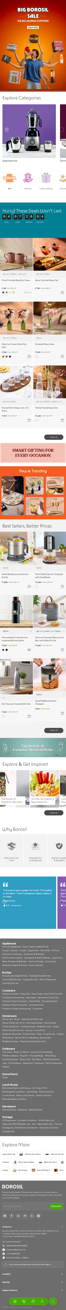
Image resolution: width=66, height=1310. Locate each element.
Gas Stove (57, 958)
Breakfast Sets (44, 1027)
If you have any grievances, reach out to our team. (29, 1264)
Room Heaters (36, 965)
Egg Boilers (33, 950)
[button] (33, 1301)
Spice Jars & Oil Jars (48, 1128)
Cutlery (60, 1034)
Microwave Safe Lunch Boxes (16, 1088)
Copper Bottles (30, 980)
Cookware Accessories (13, 998)
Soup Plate (39, 1030)
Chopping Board (49, 1001)
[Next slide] (62, 129)
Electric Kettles (36, 962)
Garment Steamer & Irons (14, 965)
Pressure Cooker (10, 994)
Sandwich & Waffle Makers (37, 958)
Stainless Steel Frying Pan (14, 1005)
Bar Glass (36, 1059)
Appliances (9, 160)
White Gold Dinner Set (13, 1030)
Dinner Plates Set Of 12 (13, 1023)
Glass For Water (21, 1052)
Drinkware (39, 1063)
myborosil (12, 1307)
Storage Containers (27, 1120)
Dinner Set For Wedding (26, 1038)
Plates (56, 1027)
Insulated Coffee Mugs (41, 1052)
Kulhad (5, 1067)
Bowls (17, 1019)
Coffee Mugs (14, 1063)
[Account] (42, 1301)
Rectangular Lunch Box (13, 1092)
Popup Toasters (10, 950)
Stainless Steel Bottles (40, 976)
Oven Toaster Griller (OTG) (35, 947)
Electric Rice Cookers (12, 958)
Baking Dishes (35, 1110)
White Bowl (8, 1038)
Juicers (23, 950)
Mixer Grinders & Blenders (14, 962)
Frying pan (25, 994)
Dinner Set (7, 1019)
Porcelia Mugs (36, 1056)
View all (54, 437)
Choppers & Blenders (33, 954)
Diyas (5, 1077)
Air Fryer (56, 950)
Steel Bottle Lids (10, 983)
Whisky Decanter (51, 1059)
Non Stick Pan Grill (53, 994)
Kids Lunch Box (46, 1092)
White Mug (50, 1056)
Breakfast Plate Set (11, 1034)
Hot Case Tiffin (39, 1088)
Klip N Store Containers (26, 1128)
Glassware (28, 1063)
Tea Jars (58, 1124)
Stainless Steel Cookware (14, 1001)
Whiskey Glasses (10, 1056)
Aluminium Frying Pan (48, 998)
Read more (9, 901)
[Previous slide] (7, 129)
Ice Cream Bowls (34, 1023)
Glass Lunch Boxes (25, 1095)
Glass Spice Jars (45, 1124)
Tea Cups (7, 1052)
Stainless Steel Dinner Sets (33, 1041)
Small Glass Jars (46, 1120)
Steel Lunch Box (44, 1095)
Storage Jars (8, 1131)
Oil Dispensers (9, 1120)
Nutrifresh (45, 950)
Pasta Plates (50, 1023)
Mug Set (24, 1056)
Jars (33, 1124)
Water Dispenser (47, 980)
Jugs (4, 1063)
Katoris (29, 1030)
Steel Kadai (34, 1001)
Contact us (6, 1227)
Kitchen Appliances (11, 947)
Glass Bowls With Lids (32, 1019)
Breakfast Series (10, 1041)
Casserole (22, 1110)
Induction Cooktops (12, 954)
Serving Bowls (9, 1110)
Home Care (50, 962)
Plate (39, 1034)
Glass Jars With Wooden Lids (16, 1124)
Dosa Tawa (37, 994)
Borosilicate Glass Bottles (14, 976)
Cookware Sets (36, 1005)
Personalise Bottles (11, 980)
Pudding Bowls (28, 1027)
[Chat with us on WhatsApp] (24, 1301)
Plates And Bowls (10, 1027)
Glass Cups (25, 1059)
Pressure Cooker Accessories (16, 1009)
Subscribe (56, 1206)
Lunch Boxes (8, 1095)
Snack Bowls (29, 1034)
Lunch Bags (32, 1092)
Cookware (37, 1009)
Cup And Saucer (10, 1059)
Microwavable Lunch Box (14, 1099)
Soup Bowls (49, 1034)
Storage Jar (8, 1128)
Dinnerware (45, 1038)
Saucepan (31, 998)
